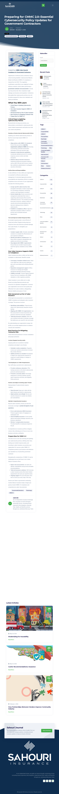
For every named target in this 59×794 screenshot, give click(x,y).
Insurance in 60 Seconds (44, 157)
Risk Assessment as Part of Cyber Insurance (22, 112)
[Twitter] (47, 781)
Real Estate (43, 139)
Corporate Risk (44, 131)
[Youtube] (53, 781)
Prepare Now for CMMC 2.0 (17, 116)
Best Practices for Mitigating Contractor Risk (22, 114)
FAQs (50, 148)
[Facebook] (44, 781)
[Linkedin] (50, 781)
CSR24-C (30, 36)
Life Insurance (44, 163)
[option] (21, 59)
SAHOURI (12, 30)
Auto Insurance (44, 154)
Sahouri (43, 161)
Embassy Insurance (45, 168)
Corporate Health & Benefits (45, 151)
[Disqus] (20, 535)
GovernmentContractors (11, 36)
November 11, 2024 (21, 30)
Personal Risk (44, 136)
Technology (22, 36)
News (42, 166)
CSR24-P (43, 134)
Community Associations (44, 142)
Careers (48, 166)
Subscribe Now (47, 730)
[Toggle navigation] (53, 5)
